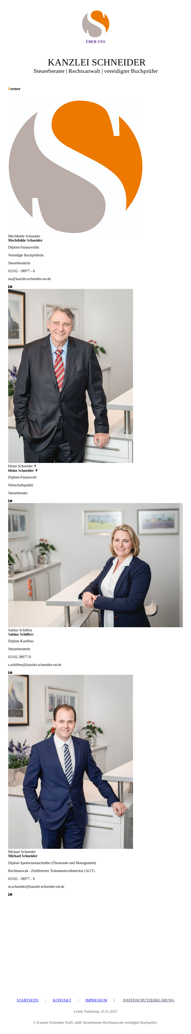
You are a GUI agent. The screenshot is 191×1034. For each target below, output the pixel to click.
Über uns (95, 42)
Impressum (96, 1000)
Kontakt (62, 1000)
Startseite (28, 1000)
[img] (95, 23)
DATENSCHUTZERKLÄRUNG (148, 1000)
